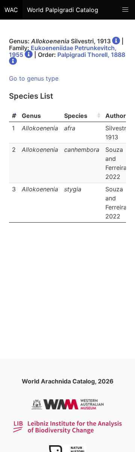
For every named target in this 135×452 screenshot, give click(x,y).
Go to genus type (33, 78)
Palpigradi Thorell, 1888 (91, 54)
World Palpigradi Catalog (62, 10)
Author (115, 115)
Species (75, 115)
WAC (11, 10)
